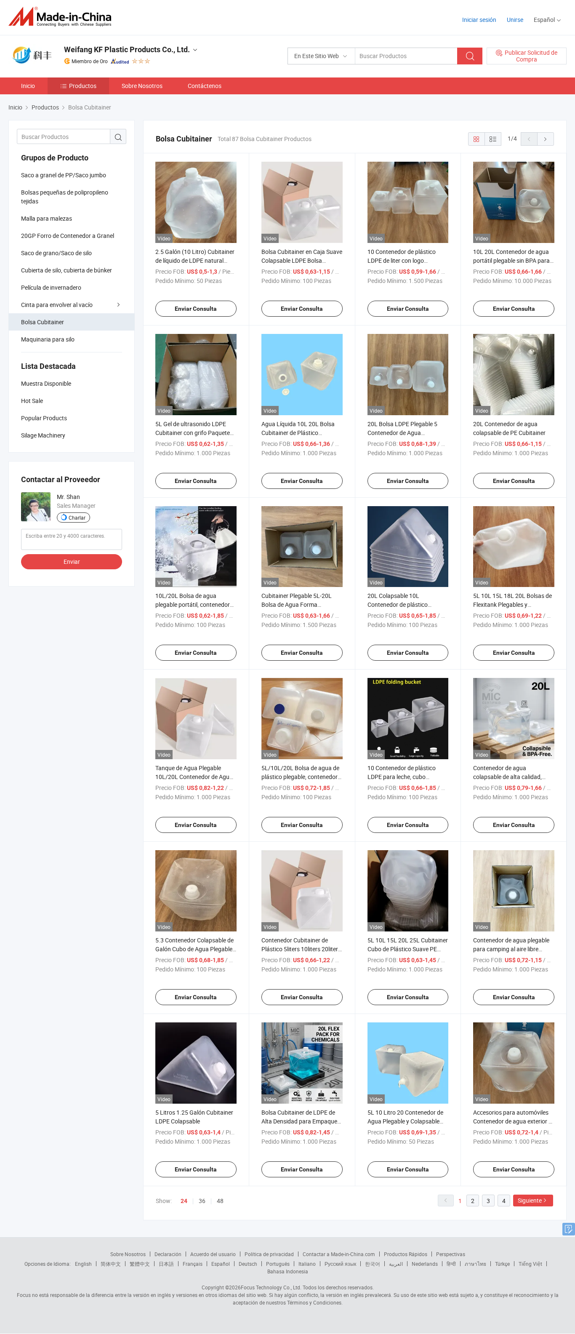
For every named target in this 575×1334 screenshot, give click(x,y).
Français (192, 1263)
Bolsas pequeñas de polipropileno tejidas (64, 196)
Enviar (72, 562)
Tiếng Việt (530, 1263)
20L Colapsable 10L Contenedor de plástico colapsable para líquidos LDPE (406, 604)
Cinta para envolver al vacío (57, 305)
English (83, 1263)
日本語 (166, 1263)
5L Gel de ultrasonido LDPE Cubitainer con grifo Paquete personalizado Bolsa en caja (192, 433)
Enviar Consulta (196, 308)
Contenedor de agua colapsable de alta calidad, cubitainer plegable (507, 777)
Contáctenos (204, 86)
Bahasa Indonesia (287, 1271)
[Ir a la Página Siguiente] (546, 139)
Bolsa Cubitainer (42, 322)
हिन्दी (451, 1263)
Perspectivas (450, 1254)
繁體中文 (140, 1263)
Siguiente (530, 1200)
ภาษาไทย (475, 1263)
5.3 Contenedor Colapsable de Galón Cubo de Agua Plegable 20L (194, 949)
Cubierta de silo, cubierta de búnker (66, 270)
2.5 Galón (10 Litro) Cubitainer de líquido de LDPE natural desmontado (194, 260)
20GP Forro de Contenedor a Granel (67, 236)
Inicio (28, 86)
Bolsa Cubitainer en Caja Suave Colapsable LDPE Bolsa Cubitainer (301, 260)
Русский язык (340, 1263)
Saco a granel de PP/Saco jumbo (63, 175)
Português (278, 1263)
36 (202, 1201)
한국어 (372, 1263)
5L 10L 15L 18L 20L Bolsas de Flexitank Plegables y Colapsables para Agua (512, 604)
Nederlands (425, 1263)
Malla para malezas (46, 218)
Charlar (77, 517)
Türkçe (502, 1263)
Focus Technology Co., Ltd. (271, 1287)
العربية (396, 1263)
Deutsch (248, 1263)
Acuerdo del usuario (213, 1254)
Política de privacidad (269, 1254)
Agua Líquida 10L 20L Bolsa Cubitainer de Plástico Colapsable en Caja (298, 433)
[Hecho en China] (62, 17)
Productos (82, 86)
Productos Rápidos (405, 1254)
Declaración (167, 1254)
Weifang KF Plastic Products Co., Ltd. (127, 49)
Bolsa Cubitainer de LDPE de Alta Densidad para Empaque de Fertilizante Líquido (299, 1121)
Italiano (307, 1263)
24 (184, 1201)
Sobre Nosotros (142, 86)
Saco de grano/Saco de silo (56, 253)
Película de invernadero (51, 287)
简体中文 (111, 1263)
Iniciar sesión (479, 20)
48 (220, 1201)
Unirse (515, 20)
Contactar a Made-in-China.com (339, 1254)
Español (220, 1263)
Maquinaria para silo (48, 339)
